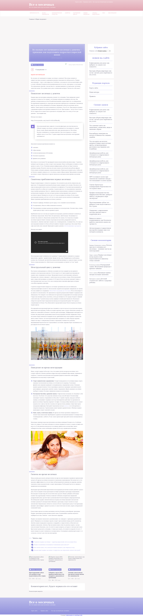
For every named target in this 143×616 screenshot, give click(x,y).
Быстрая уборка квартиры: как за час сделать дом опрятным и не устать (100, 73)
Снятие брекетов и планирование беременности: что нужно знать (100, 186)
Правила (92, 96)
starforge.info (78, 615)
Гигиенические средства (57, 13)
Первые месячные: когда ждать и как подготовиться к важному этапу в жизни (100, 257)
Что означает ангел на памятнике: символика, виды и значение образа (100, 127)
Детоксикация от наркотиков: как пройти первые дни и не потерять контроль (100, 230)
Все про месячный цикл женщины (103, 2)
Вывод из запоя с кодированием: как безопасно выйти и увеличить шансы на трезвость (100, 221)
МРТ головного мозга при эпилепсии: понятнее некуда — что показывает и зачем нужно (100, 178)
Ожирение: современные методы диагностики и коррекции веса (98, 212)
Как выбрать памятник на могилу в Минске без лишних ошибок (100, 135)
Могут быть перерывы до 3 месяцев (60, 290)
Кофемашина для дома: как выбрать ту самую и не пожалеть (99, 65)
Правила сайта (87, 2)
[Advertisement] (71, 31)
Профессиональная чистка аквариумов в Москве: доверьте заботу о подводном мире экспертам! (100, 195)
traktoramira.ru (70, 615)
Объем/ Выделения (96, 13)
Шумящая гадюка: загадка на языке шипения (100, 273)
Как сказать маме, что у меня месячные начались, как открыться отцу (54, 547)
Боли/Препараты (45, 13)
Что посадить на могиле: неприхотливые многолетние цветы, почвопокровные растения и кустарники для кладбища (100, 145)
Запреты (67, 13)
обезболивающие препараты (72, 226)
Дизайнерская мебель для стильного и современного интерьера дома (99, 155)
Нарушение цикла (76, 13)
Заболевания (112, 13)
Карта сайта (78, 2)
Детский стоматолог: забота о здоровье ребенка (100, 280)
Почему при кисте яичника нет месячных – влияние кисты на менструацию (100, 248)
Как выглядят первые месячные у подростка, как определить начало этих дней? (57, 550)
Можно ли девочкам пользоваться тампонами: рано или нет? (51, 544)
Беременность (34, 13)
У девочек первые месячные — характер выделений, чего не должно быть (55, 542)
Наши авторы (94, 92)
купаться (66, 406)
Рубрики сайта (93, 51)
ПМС (103, 13)
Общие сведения (86, 13)
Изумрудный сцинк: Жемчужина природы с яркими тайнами (100, 266)
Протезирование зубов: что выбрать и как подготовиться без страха (100, 204)
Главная (31, 19)
